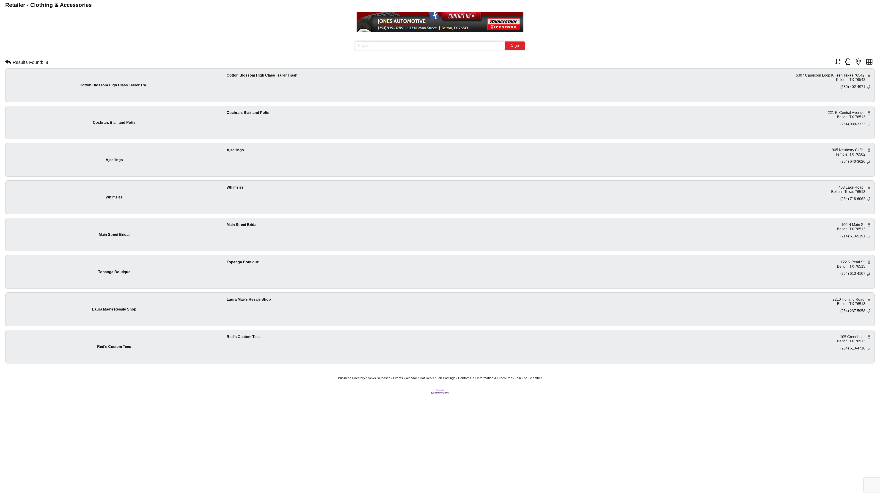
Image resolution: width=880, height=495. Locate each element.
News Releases (379, 378)
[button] (8, 62)
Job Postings (446, 378)
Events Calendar (405, 378)
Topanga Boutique (243, 262)
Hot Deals (427, 378)
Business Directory (351, 378)
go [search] (517, 46)
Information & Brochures (494, 378)
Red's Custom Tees (244, 337)
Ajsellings (235, 150)
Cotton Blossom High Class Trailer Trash (262, 75)
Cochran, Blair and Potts (248, 113)
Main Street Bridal (242, 225)
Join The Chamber (528, 378)
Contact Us (466, 378)
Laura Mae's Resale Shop (249, 299)
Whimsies (235, 187)
